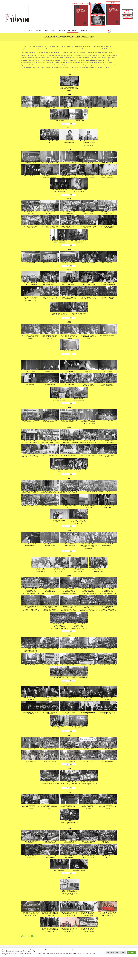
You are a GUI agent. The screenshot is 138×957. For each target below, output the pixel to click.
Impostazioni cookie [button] (112, 952)
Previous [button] (76, 14)
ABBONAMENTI (127, 18)
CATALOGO (127, 13)
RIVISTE (127, 10)
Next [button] (85, 15)
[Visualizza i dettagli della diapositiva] (81, 15)
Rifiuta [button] (123, 952)
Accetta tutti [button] (131, 952)
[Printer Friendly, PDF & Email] (29, 936)
